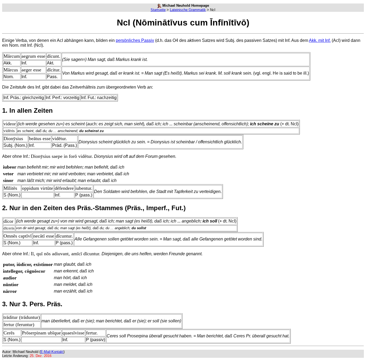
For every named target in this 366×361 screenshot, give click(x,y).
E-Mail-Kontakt (52, 352)
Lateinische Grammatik (188, 10)
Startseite (158, 10)
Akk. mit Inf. (320, 40)
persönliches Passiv (135, 40)
